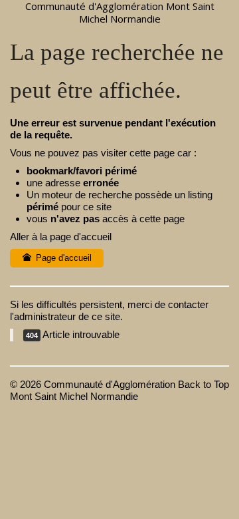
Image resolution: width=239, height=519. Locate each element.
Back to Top (203, 384)
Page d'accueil (62, 258)
